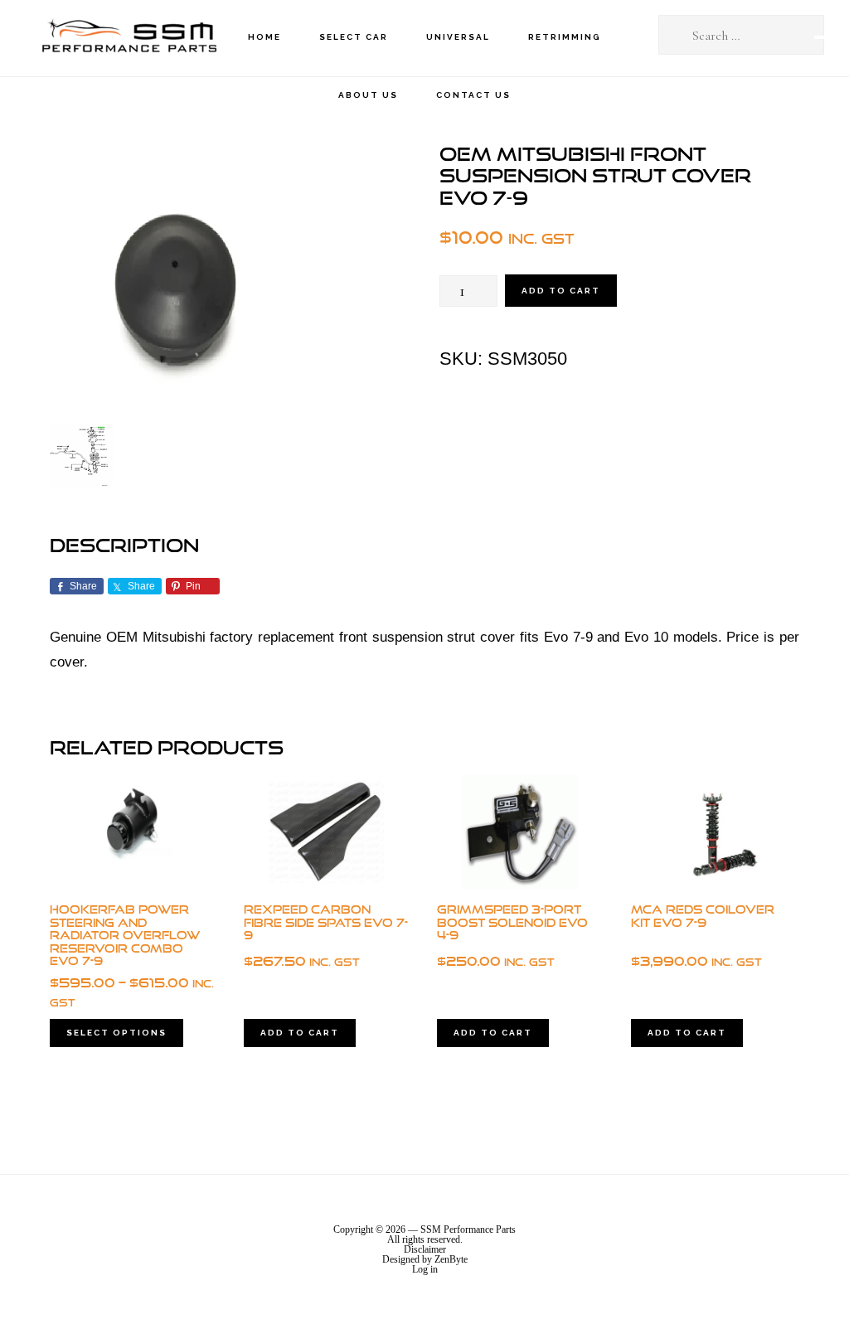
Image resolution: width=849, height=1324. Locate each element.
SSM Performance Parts (128, 37)
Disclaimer (425, 1249)
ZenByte (451, 1259)
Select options (116, 1032)
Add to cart (561, 290)
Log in (425, 1269)
